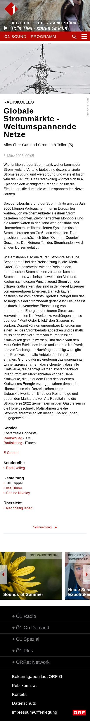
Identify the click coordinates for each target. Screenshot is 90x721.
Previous (3, 574)
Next (86, 574)
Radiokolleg (12, 438)
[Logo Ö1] (11, 9)
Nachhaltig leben (19, 508)
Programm (43, 36)
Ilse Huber (14, 488)
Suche (74, 37)
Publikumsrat (24, 685)
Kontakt (19, 694)
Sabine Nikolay (18, 493)
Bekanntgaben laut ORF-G (37, 676)
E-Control (10, 453)
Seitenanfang (42, 527)
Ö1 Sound (15, 36)
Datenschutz (24, 703)
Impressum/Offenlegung (34, 712)
